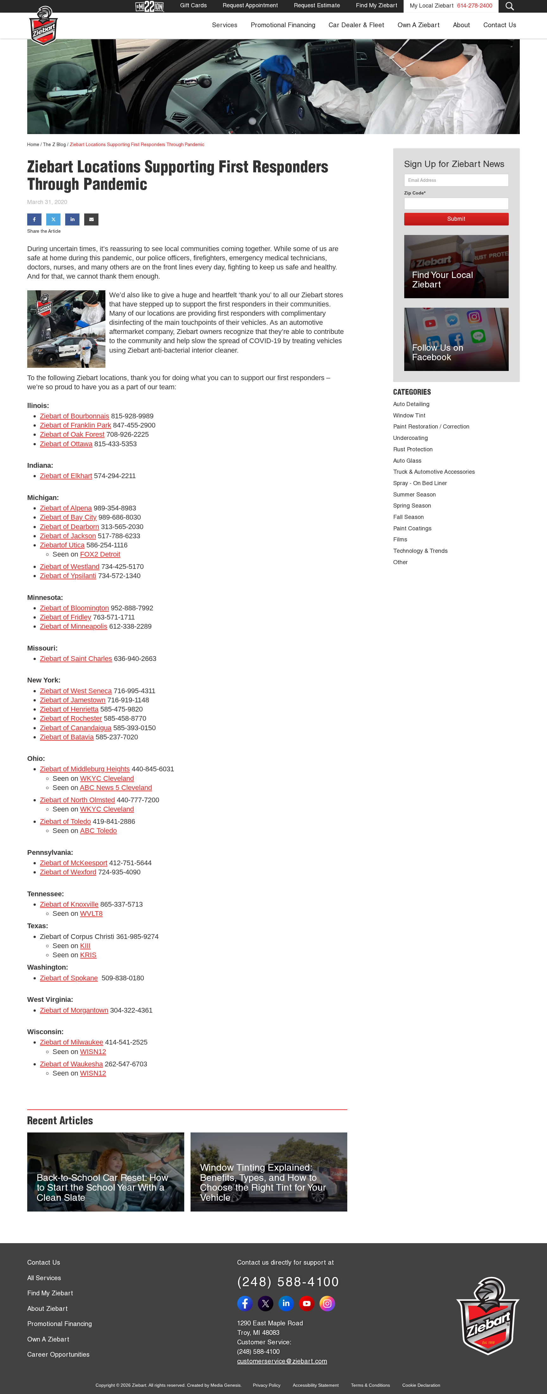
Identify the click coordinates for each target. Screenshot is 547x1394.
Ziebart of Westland (69, 567)
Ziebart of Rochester (71, 718)
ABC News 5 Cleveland (116, 788)
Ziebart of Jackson (68, 536)
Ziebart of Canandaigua (75, 728)
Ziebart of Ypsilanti (68, 576)
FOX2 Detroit (100, 554)
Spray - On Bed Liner (420, 484)
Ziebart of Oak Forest (72, 434)
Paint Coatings (412, 529)
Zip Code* (414, 192)
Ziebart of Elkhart (66, 476)
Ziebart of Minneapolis (73, 626)
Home (33, 145)
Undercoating (410, 438)
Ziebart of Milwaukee (71, 1042)
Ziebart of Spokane (69, 978)
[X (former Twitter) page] (268, 1303)
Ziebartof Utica (62, 545)
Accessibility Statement (316, 1385)
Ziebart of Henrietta (69, 709)
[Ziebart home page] (43, 25)
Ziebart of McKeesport (73, 863)
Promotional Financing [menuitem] (283, 26)
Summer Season (414, 495)
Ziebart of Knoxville (69, 904)
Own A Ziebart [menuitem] (419, 26)
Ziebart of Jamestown (72, 700)
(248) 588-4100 (288, 1283)
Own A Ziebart (48, 1340)
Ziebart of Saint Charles (76, 659)
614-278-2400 (474, 6)
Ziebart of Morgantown (74, 1010)
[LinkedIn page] (288, 1303)
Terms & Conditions (370, 1385)
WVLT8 (91, 913)
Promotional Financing (59, 1325)
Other (400, 563)
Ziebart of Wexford (68, 872)
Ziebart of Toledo (65, 821)
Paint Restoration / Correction (431, 427)
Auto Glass (407, 461)
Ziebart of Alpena (66, 508)
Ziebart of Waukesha (71, 1064)
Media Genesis (226, 1385)
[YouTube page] (309, 1303)
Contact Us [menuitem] (499, 26)
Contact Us (43, 1263)
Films (400, 540)
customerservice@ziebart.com (282, 1362)
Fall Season (408, 518)
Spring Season (412, 506)
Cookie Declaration (421, 1385)
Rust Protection (413, 450)
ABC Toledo (98, 831)
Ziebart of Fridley (65, 617)
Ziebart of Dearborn (69, 527)
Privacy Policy (266, 1385)
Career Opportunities (58, 1355)
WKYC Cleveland (107, 778)
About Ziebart (47, 1309)
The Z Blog (54, 145)
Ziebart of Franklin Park (75, 425)
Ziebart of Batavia (67, 737)
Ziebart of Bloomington (74, 608)
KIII (85, 946)
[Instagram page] (329, 1303)
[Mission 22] (149, 6)
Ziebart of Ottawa (66, 444)
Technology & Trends (420, 551)
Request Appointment (250, 6)
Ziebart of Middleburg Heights (85, 769)
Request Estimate (317, 6)
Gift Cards (193, 6)
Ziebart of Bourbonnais (74, 416)
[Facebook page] (247, 1303)
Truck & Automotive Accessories (434, 472)
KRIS (88, 955)
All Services (44, 1279)
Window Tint (409, 416)
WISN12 (93, 1052)
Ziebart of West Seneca (76, 691)
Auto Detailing (411, 405)
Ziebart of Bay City (68, 517)
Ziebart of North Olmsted (77, 800)
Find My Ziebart (376, 6)
